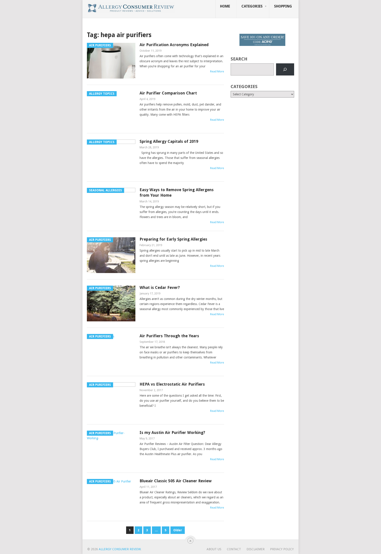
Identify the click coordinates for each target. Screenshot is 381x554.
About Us (214, 549)
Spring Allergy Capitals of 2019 (169, 141)
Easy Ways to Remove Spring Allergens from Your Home (177, 192)
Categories (252, 6)
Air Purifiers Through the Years (169, 336)
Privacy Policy (282, 549)
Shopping (283, 6)
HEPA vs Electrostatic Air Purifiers (172, 384)
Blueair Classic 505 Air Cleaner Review (176, 481)
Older (177, 530)
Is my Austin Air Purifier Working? (172, 432)
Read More (217, 71)
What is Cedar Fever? (160, 287)
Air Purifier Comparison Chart (168, 93)
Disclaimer (256, 549)
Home (225, 6)
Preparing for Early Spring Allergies (173, 239)
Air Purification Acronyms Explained (174, 44)
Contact (234, 549)
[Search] (285, 69)
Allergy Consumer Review (119, 549)
